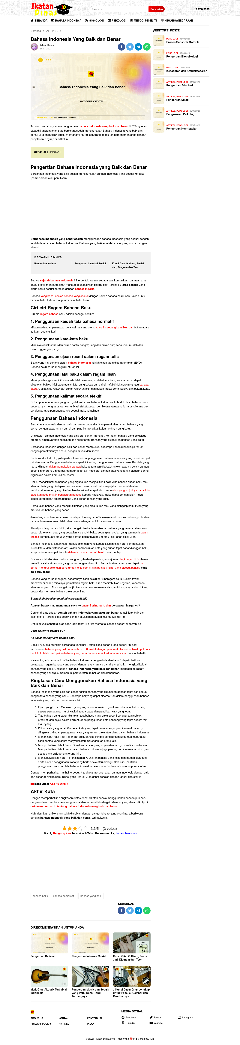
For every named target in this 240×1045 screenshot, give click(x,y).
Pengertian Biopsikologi (182, 56)
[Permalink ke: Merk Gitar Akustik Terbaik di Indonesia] (49, 976)
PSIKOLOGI (172, 38)
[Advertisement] (91, 209)
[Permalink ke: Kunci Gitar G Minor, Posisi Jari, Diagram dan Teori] (132, 942)
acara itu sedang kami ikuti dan (114, 327)
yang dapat (60, 741)
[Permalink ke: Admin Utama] (34, 46)
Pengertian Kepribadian (181, 128)
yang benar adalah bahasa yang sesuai (64, 296)
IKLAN (90, 1023)
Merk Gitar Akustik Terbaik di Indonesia (49, 991)
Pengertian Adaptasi (179, 85)
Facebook (131, 1017)
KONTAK (63, 1018)
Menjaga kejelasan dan (52, 757)
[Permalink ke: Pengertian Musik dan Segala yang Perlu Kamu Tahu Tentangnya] (90, 976)
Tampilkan (54, 151)
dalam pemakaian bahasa (65, 466)
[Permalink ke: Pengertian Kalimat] (49, 942)
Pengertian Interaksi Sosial (90, 263)
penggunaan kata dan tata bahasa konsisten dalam (69, 766)
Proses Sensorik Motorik (182, 42)
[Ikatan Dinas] (52, 9)
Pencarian (156, 9)
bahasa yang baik (90, 896)
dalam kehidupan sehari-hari (85, 552)
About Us (37, 1018)
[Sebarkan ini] (121, 47)
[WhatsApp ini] (147, 47)
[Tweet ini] (130, 47)
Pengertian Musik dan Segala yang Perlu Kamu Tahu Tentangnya (90, 993)
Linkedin (130, 1023)
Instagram (187, 1017)
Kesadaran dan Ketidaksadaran (186, 70)
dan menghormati (120, 745)
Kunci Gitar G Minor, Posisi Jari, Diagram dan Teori (128, 265)
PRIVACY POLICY (41, 1023)
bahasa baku (40, 896)
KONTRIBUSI (94, 1018)
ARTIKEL (170, 82)
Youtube (158, 1023)
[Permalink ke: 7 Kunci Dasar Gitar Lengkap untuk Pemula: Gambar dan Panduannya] (132, 976)
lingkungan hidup (130, 559)
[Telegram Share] (138, 47)
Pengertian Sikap (177, 99)
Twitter (157, 1017)
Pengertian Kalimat (45, 263)
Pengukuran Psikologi (180, 114)
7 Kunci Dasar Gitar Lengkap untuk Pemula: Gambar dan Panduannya (131, 993)
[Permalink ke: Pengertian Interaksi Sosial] (90, 942)
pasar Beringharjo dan (96, 605)
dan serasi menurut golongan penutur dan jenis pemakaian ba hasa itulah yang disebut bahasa (87, 565)
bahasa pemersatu (64, 896)
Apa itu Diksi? (59, 784)
